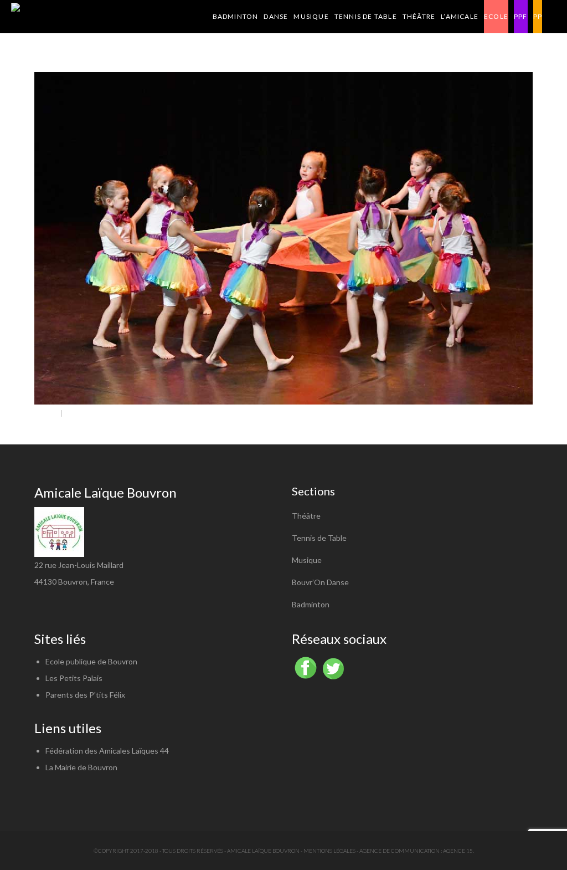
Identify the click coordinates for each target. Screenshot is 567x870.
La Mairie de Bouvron (81, 767)
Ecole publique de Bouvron (91, 661)
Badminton (310, 604)
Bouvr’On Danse (320, 582)
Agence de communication (399, 850)
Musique (307, 560)
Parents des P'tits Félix (85, 694)
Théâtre (306, 515)
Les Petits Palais (73, 678)
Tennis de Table (319, 538)
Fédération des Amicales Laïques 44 (107, 750)
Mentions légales (329, 850)
